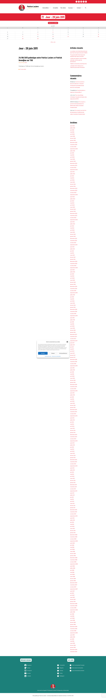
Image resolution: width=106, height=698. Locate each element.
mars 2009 (72, 551)
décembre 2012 (73, 459)
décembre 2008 (73, 557)
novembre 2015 (73, 386)
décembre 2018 (73, 309)
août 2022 (72, 221)
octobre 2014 (73, 413)
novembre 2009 (73, 536)
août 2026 (72, 125)
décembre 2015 (73, 384)
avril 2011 (72, 501)
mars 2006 (72, 620)
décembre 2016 (73, 359)
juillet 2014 (72, 420)
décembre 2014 (73, 409)
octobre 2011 (73, 488)
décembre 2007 (73, 582)
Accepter (43, 353)
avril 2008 (72, 574)
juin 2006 (72, 614)
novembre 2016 (73, 361)
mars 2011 (72, 503)
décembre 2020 (73, 261)
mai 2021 (72, 253)
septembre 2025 (74, 148)
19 (98, 34)
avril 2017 (72, 351)
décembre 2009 (73, 534)
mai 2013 (72, 449)
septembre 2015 (73, 390)
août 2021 (72, 246)
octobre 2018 (73, 313)
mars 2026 (72, 136)
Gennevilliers (46, 7)
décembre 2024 (73, 163)
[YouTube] (81, 2)
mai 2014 (72, 424)
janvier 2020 (73, 284)
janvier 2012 (72, 482)
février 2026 (73, 138)
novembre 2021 (73, 240)
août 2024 (72, 171)
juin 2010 (72, 522)
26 (98, 36)
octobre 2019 (73, 290)
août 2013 (72, 443)
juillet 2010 (72, 520)
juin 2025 (72, 152)
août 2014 (72, 417)
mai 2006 (72, 616)
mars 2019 (72, 303)
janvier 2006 (73, 624)
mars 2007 (72, 597)
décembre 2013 (73, 434)
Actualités (55, 7)
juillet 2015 (72, 395)
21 (22, 36)
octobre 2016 (73, 363)
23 (53, 36)
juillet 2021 (72, 248)
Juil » (54, 42)
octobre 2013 (73, 438)
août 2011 (72, 493)
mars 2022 (72, 232)
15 (37, 34)
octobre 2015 (73, 388)
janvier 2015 (72, 407)
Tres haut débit (23, 69)
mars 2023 (72, 207)
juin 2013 (72, 447)
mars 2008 (72, 576)
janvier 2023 (73, 211)
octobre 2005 (73, 630)
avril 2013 (72, 451)
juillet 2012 (72, 470)
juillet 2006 (72, 612)
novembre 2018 (73, 311)
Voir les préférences (63, 353)
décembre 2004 (73, 649)
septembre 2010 (73, 516)
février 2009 (73, 553)
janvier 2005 (73, 647)
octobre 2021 (73, 242)
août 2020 (72, 269)
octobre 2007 (73, 586)
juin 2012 (72, 472)
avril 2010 (72, 526)
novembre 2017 (73, 336)
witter (29, 667)
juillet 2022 (72, 223)
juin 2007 (72, 593)
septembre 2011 (73, 490)
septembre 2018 (73, 315)
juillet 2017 (72, 344)
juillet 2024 (72, 173)
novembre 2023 (73, 190)
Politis (61, 673)
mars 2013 (72, 453)
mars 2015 (72, 403)
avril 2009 (72, 549)
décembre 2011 (73, 484)
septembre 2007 (74, 589)
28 (22, 38)
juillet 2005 (72, 637)
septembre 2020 (74, 267)
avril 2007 (72, 595)
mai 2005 (72, 641)
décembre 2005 (73, 626)
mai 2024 (72, 178)
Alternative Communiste (77, 667)
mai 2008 (72, 572)
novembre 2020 (73, 263)
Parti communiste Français (78, 665)
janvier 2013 (72, 457)
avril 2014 (72, 426)
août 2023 (72, 196)
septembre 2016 (73, 365)
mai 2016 (72, 374)
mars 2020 (72, 280)
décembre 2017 (73, 334)
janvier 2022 (73, 236)
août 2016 (72, 367)
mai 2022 (72, 228)
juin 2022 (72, 226)
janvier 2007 (73, 601)
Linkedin (29, 676)
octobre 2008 (73, 561)
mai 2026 (72, 132)
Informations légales (41, 690)
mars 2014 (72, 428)
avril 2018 (72, 326)
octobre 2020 (73, 265)
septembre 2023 (74, 194)
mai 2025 (72, 155)
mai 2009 (72, 547)
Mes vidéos (63, 7)
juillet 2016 (72, 369)
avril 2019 (72, 301)
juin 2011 (72, 497)
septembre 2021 (73, 244)
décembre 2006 (73, 603)
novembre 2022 (73, 215)
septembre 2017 (73, 340)
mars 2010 (72, 528)
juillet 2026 (72, 127)
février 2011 (72, 505)
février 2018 (72, 330)
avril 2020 (72, 278)
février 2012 (72, 480)
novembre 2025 (73, 144)
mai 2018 (72, 324)
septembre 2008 (74, 564)
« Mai (51, 42)
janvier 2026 (73, 140)
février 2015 (72, 405)
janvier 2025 (73, 161)
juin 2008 (72, 570)
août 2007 (72, 591)
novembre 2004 (73, 651)
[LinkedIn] (83, 2)
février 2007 (73, 599)
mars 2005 (72, 643)
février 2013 (72, 455)
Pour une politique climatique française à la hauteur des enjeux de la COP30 (78, 96)
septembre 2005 (74, 632)
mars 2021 (72, 255)
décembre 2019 (73, 286)
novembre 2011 (73, 486)
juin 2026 (72, 130)
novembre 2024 (73, 165)
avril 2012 (72, 476)
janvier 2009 (73, 555)
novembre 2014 (73, 411)
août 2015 (72, 392)
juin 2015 (72, 397)
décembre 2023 (73, 188)
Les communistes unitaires (78, 670)
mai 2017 (72, 349)
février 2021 (72, 257)
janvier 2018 (72, 332)
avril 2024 (72, 180)
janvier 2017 (72, 357)
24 (68, 36)
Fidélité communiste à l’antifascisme (78, 63)
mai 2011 (72, 499)
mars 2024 (72, 182)
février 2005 (73, 645)
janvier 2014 (72, 432)
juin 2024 (72, 175)
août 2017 (72, 342)
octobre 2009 (73, 538)
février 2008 (73, 578)
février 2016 (72, 380)
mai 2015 (72, 399)
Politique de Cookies (51, 690)
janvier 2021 (72, 259)
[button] (67, 341)
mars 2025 (72, 159)
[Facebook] (76, 2)
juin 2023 (72, 200)
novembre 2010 (73, 511)
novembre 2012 (73, 461)
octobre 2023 (73, 192)
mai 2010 (72, 524)
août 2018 (72, 317)
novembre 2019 (73, 288)
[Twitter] (79, 2)
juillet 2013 (72, 445)
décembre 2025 (73, 142)
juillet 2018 (72, 319)
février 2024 (73, 184)
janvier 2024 (73, 186)
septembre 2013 (73, 440)
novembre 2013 (73, 436)
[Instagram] (86, 2)
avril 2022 (72, 230)
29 (37, 38)
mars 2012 (72, 478)
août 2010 (72, 518)
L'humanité (62, 665)
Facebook (29, 665)
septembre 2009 (74, 541)
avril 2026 (72, 134)
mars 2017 (72, 353)
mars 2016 (72, 378)
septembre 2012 (73, 465)
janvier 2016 (72, 382)
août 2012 (72, 468)
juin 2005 (72, 639)
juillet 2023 (72, 198)
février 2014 (72, 430)
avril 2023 (72, 205)
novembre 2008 (73, 559)
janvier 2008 (73, 580)
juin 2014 (72, 422)
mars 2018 (72, 328)
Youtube (29, 673)
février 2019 (72, 305)
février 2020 (73, 282)
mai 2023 (72, 203)
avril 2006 (72, 618)
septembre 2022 (74, 219)
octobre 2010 (73, 513)
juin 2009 (72, 545)
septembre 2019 (73, 292)
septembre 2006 (74, 609)
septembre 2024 (74, 169)
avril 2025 (72, 157)
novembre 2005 (73, 628)
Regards (61, 667)
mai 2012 (72, 474)
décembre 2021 (73, 238)
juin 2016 (72, 372)
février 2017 (72, 355)
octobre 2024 (73, 167)
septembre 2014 (73, 415)
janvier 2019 (72, 307)
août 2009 (72, 543)
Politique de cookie (48, 356)
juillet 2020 (72, 271)
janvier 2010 (72, 532)
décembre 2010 (73, 509)
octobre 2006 (73, 607)
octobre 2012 (73, 463)
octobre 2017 (73, 338)
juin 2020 (72, 273)
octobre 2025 (73, 146)
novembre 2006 (73, 605)
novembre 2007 (73, 584)
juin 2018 (72, 321)
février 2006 (73, 622)
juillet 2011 (72, 495)
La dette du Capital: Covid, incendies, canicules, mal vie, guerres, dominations (78, 60)
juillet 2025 (72, 150)
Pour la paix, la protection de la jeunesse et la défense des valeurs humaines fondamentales (78, 112)
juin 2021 (72, 251)
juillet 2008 (72, 568)
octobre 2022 (73, 217)
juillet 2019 (72, 294)
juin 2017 (72, 347)
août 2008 (72, 566)
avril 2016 (72, 376)
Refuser (53, 353)
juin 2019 (72, 296)
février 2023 (73, 209)
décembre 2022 (73, 213)
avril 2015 (72, 401)
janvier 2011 (72, 507)
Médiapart (62, 676)
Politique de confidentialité (56, 356)
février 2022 (73, 234)
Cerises (61, 670)
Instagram (29, 670)
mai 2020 (72, 276)
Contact (79, 7)
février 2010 (72, 530)
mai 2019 (72, 299)
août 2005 (72, 634)
